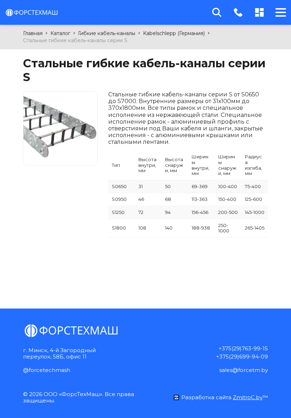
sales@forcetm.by (243, 370)
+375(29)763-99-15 (243, 348)
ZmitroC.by (248, 397)
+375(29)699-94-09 (242, 356)
